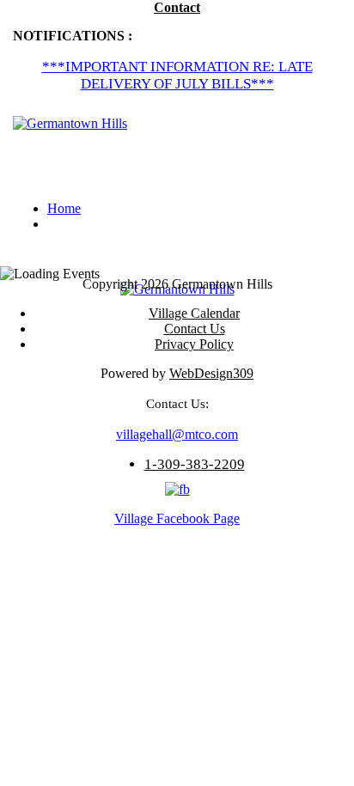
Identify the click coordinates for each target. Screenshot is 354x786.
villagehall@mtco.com (177, 434)
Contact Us (194, 328)
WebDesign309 (211, 373)
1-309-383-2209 (194, 464)
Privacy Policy (194, 344)
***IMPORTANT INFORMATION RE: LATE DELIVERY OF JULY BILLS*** (177, 75)
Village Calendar (194, 313)
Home (64, 208)
